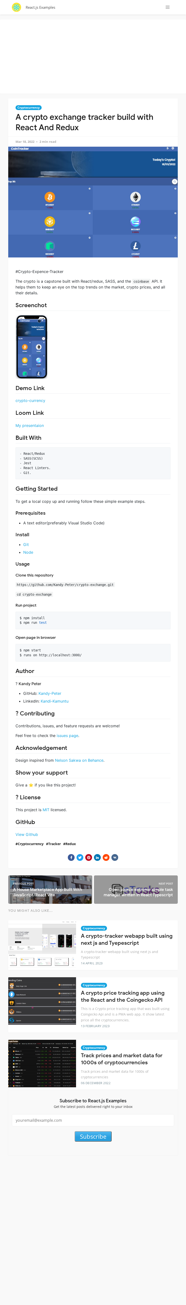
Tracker (54, 843)
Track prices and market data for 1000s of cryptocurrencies (122, 1059)
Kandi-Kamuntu (55, 701)
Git (26, 544)
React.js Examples (40, 7)
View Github (27, 834)
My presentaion (30, 425)
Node (28, 552)
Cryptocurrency (28, 107)
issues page (67, 735)
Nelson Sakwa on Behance (79, 760)
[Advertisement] (94, 56)
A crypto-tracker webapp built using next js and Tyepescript (126, 939)
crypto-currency (30, 400)
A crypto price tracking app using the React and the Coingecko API (122, 996)
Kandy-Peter (50, 693)
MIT (46, 809)
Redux (70, 843)
